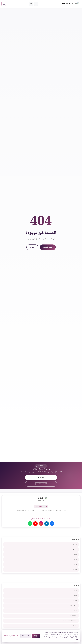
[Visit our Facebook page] (52, 523)
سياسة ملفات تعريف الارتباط (11, 636)
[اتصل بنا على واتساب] (30, 523)
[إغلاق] (77, 632)
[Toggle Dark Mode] (36, 4)
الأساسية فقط (25, 636)
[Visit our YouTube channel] (35, 523)
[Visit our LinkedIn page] (46, 523)
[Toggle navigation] (4, 4)
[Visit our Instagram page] (41, 523)
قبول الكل (35, 636)
